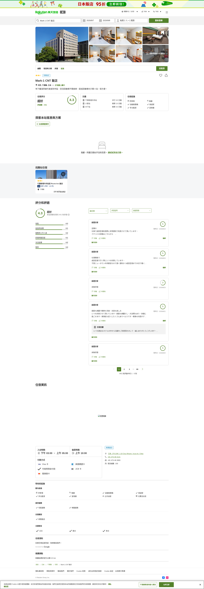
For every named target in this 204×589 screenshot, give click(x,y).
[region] (102, 585)
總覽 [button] (39, 68)
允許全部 (166, 584)
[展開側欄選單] (167, 12)
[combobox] (58, 20)
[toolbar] (98, 20)
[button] (46, 12)
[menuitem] (130, 11)
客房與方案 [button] (48, 68)
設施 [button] (62, 68)
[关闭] (200, 584)
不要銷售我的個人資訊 (148, 584)
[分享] (166, 75)
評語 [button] (56, 68)
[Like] (160, 75)
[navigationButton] (114, 369)
